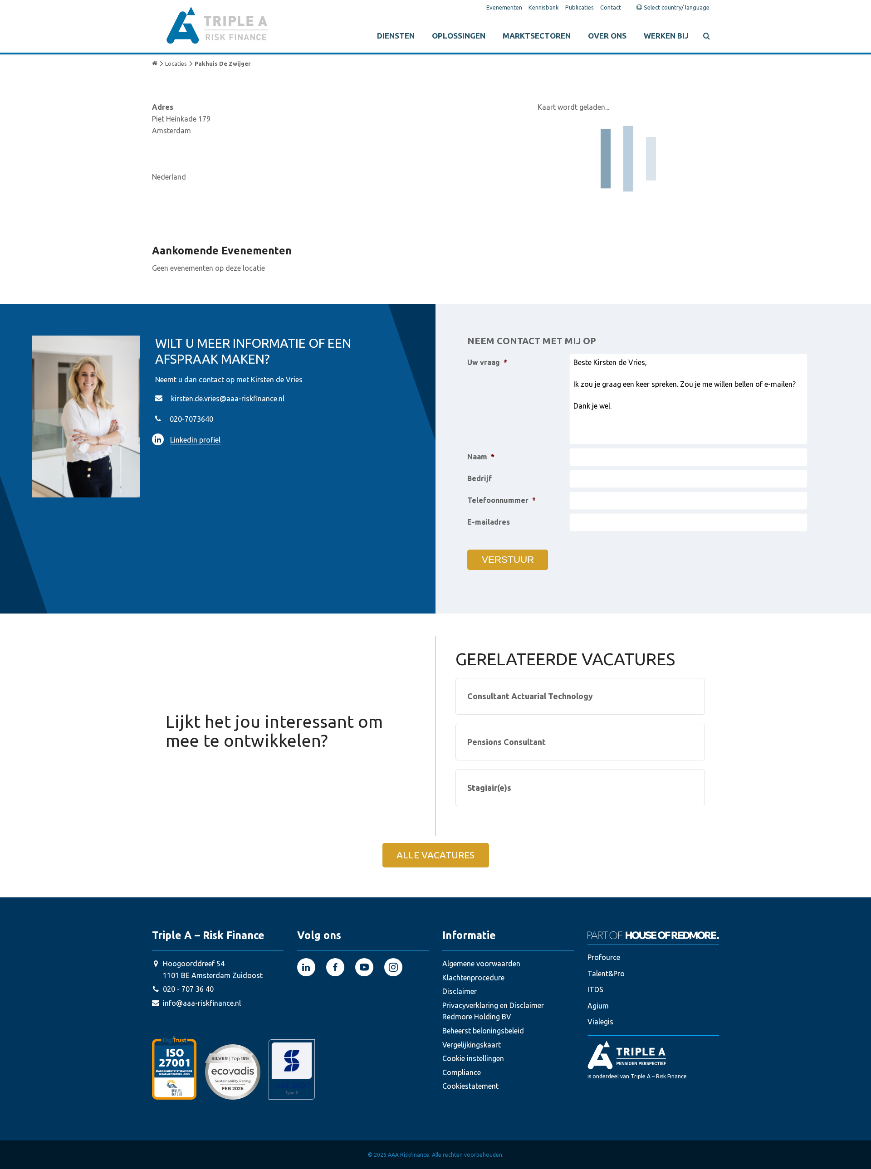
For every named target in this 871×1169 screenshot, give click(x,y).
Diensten (396, 35)
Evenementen (504, 7)
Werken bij (666, 35)
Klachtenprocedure (473, 978)
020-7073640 (191, 419)
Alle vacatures (435, 854)
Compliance (461, 1072)
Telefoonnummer (501, 500)
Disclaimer (459, 991)
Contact (610, 7)
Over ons (607, 35)
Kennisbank (543, 7)
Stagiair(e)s (489, 787)
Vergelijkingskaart (471, 1045)
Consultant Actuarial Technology (530, 696)
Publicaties (579, 7)
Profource (603, 957)
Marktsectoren (537, 35)
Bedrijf (479, 478)
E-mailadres (488, 522)
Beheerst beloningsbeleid (483, 1031)
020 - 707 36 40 (188, 989)
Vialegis (600, 1022)
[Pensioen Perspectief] (653, 1054)
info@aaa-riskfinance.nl (202, 1003)
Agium (598, 1006)
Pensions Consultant (506, 741)
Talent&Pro (606, 973)
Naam (480, 457)
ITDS (595, 989)
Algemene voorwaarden (481, 964)
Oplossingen (458, 35)
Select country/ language (676, 7)
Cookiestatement (470, 1086)
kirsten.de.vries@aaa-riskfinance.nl (227, 399)
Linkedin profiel (195, 440)
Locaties (176, 63)
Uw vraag (487, 362)
